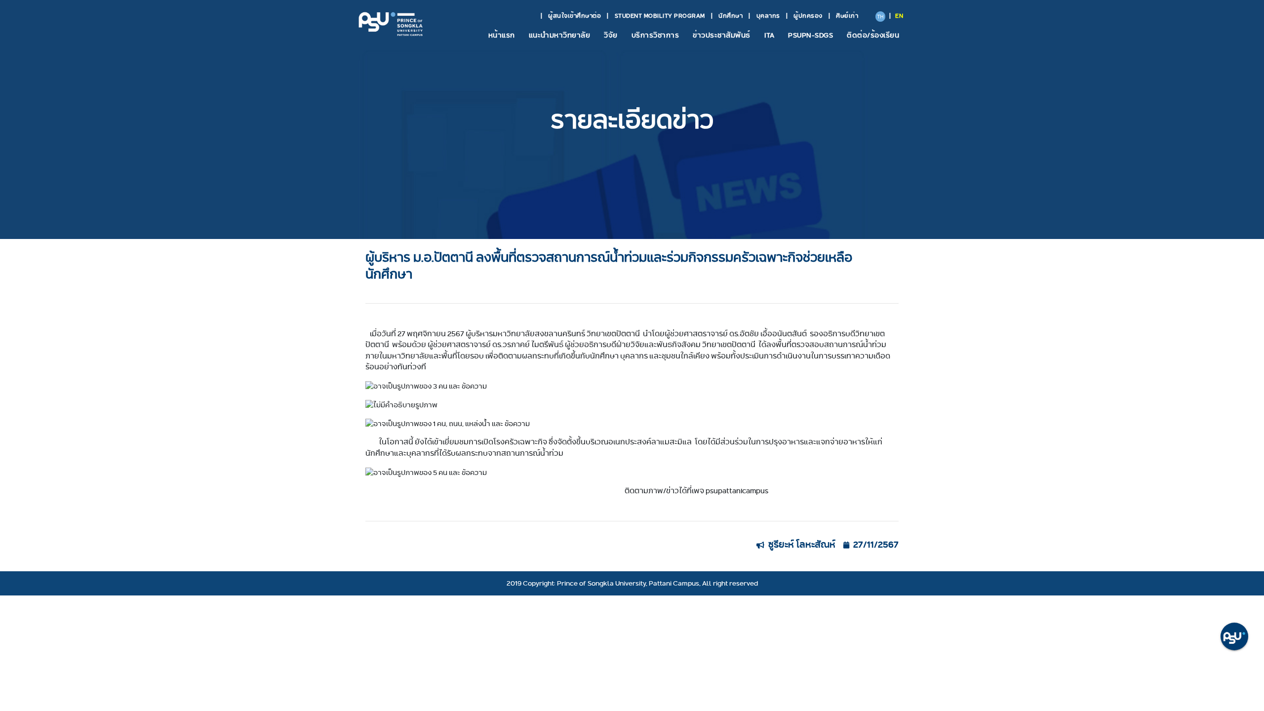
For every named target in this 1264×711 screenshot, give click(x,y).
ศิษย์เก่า (847, 15)
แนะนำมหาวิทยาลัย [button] (560, 35)
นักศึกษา (730, 15)
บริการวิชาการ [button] (655, 35)
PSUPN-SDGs (810, 35)
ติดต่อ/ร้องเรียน (873, 35)
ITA (769, 35)
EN (899, 15)
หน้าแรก (501, 35)
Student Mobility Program (660, 15)
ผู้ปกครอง (808, 15)
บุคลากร (768, 15)
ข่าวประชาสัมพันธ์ (721, 35)
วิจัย (611, 35)
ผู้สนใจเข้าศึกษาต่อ (574, 15)
